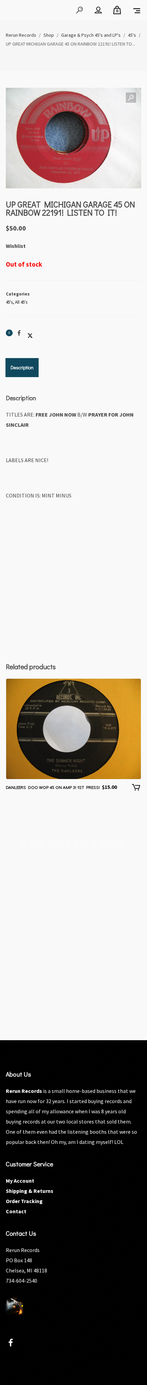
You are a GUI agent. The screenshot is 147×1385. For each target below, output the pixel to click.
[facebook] (14, 1343)
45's (9, 302)
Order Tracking (24, 1201)
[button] (131, 98)
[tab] (22, 367)
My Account (20, 1180)
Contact (16, 1211)
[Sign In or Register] (98, 10)
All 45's (21, 302)
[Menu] (136, 10)
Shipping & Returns (29, 1190)
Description (22, 367)
